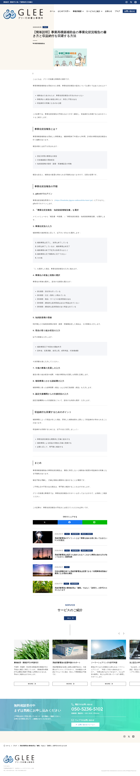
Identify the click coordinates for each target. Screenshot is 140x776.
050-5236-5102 (87, 709)
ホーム (8, 745)
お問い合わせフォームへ (86, 725)
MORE (30, 684)
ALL (69, 618)
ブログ (45, 27)
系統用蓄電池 (75, 533)
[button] (119, 633)
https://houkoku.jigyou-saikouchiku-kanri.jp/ (73, 200)
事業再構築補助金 (39, 43)
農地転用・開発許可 (87, 533)
